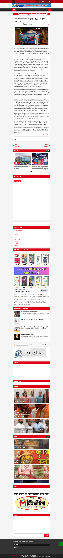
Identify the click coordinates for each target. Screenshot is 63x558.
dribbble (47, 1)
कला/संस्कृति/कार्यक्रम (19, 232)
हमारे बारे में (17, 245)
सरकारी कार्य (17, 247)
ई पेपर (16, 239)
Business (20, 24)
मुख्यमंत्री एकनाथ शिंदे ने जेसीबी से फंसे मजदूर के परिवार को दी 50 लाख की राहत (31, 431)
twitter (36, 1)
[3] (32, 172)
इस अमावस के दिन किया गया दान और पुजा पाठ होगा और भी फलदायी (28, 481)
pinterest (50, 1)
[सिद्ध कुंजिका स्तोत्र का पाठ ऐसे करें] (31, 448)
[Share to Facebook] (25, 154)
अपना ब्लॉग (17, 243)
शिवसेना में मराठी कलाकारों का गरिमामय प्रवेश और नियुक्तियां (27, 402)
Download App (18, 241)
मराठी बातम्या (17, 237)
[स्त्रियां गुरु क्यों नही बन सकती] (31, 463)
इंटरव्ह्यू (16, 234)
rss (43, 1)
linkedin (45, 1)
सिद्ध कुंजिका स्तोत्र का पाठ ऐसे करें (22, 451)
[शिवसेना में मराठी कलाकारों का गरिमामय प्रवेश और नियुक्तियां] (31, 398)
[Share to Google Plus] (29, 154)
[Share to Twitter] (27, 154)
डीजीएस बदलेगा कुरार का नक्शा (20, 167)
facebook (38, 1)
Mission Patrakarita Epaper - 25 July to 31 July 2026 (32, 321)
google (41, 1)
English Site (17, 236)
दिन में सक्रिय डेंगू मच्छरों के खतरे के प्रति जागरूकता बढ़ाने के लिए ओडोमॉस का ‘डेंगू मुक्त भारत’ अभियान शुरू (40, 168)
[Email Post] (15, 139)
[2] (31, 172)
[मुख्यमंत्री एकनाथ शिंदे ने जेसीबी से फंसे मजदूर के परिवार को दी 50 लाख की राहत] (31, 428)
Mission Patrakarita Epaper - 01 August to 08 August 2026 (34, 329)
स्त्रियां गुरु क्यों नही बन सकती (21, 466)
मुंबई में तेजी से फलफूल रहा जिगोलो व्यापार (29, 313)
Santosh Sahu (46, 134)
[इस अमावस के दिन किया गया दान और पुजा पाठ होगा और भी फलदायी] (31, 478)
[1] (30, 172)
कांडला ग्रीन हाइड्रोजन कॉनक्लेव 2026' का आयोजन (29, 14)
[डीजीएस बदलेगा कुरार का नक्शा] (23, 159)
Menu (13, 1)
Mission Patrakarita (16, 557)
